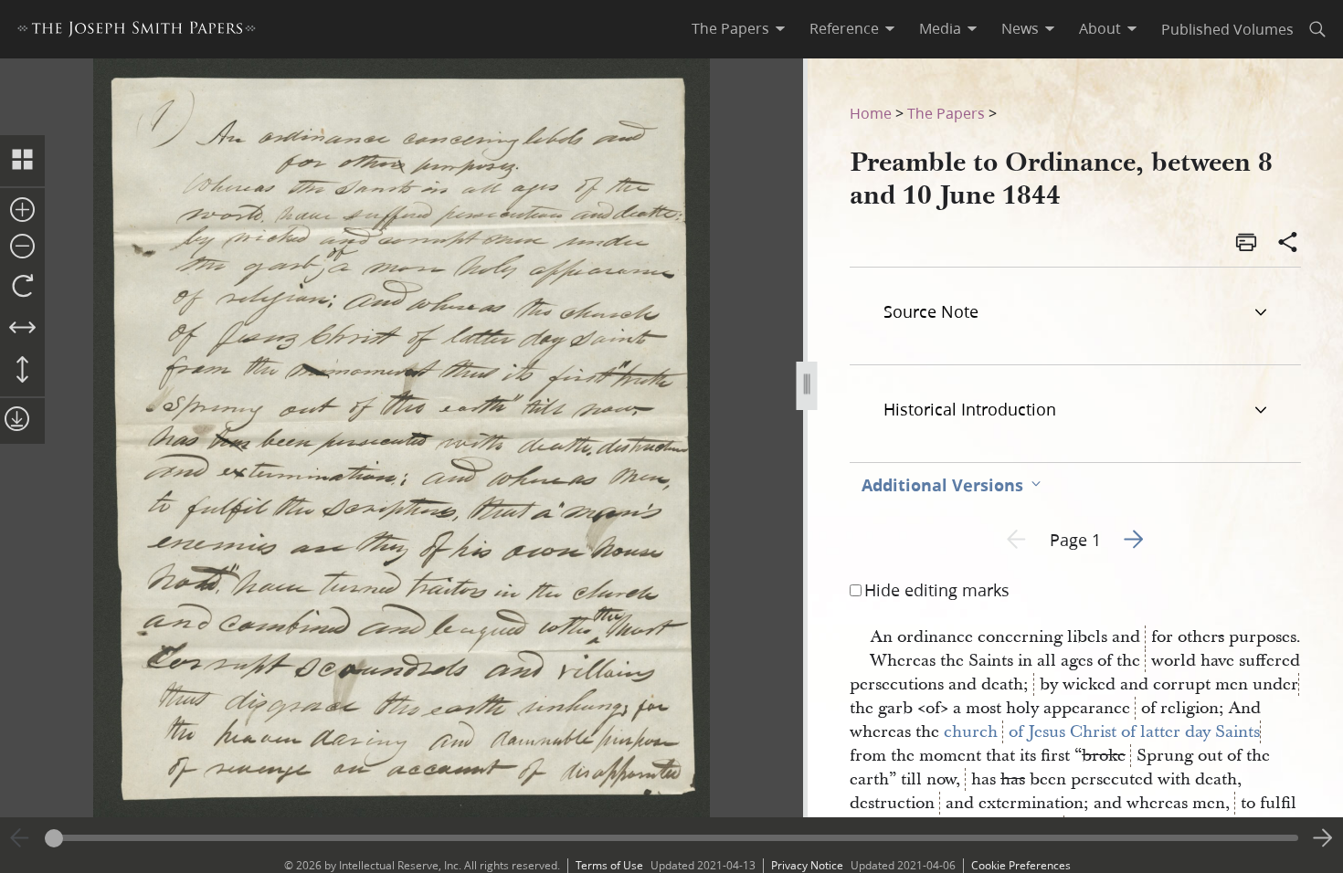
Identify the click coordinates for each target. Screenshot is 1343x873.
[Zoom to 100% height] (22, 370)
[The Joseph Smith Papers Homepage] (137, 31)
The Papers (946, 112)
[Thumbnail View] (22, 160)
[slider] (671, 838)
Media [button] (940, 28)
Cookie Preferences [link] (1021, 865)
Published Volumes (1227, 28)
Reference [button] (844, 28)
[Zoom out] (22, 247)
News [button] (1020, 28)
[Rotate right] (22, 286)
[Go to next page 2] (1323, 838)
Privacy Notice (807, 865)
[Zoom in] (22, 211)
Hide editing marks (937, 590)
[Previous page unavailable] (20, 838)
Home (871, 112)
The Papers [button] (730, 28)
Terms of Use (609, 865)
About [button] (1100, 28)
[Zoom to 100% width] (22, 328)
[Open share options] (1288, 243)
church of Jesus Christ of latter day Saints (1102, 731)
